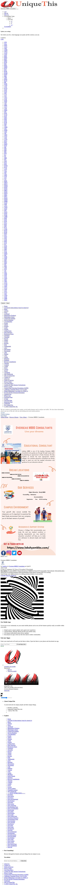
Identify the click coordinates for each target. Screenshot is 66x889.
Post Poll (10, 830)
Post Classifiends (12, 845)
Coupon (10, 770)
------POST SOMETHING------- (16, 793)
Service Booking (12, 733)
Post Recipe (11, 828)
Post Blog (10, 794)
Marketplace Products (13, 728)
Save (8, 303)
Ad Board (10, 726)
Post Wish (10, 825)
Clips (9, 771)
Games (9, 773)
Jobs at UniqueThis (9, 882)
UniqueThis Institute (13, 731)
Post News (10, 797)
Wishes (9, 753)
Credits (9, 784)
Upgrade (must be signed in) (8, 575)
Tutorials (10, 780)
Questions (10, 748)
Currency (3, 37)
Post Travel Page (12, 844)
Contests (10, 782)
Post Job (10, 847)
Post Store (10, 802)
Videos (9, 737)
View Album (23, 417)
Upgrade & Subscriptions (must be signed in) (20, 720)
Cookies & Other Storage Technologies (14, 871)
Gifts (9, 767)
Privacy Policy (8, 868)
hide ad (10, 669)
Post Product (11, 801)
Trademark (7, 881)
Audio (9, 740)
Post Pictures (11, 813)
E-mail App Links (21, 644)
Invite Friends (11, 776)
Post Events (11, 810)
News (9, 725)
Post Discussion (12, 835)
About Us (6, 864)
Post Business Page (13, 819)
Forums (10, 742)
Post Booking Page (13, 807)
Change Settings (5, 414)
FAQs (9, 785)
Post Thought (11, 822)
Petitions (10, 768)
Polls (9, 757)
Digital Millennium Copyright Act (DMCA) (16, 877)
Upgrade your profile (10, 666)
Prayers (10, 751)
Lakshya (4, 566)
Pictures (10, 739)
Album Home (4, 417)
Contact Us (7, 865)
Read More (4, 415)
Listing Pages (11, 743)
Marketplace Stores (13, 730)
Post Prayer (11, 824)
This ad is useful (12, 671)
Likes (9, 760)
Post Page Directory (13, 818)
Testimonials (11, 759)
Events (9, 736)
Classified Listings (13, 790)
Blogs (9, 722)
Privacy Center (8, 873)
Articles (10, 723)
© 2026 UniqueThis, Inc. (11, 884)
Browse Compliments (13, 779)
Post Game (10, 839)
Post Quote (11, 827)
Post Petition (11, 838)
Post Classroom (12, 805)
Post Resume (11, 833)
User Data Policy (8, 870)
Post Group (11, 842)
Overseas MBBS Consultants (17, 566)
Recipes (10, 756)
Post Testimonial (12, 831)
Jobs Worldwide (12, 791)
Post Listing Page (12, 816)
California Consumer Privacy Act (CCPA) (15, 876)
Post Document (12, 836)
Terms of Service (8, 867)
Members (10, 774)
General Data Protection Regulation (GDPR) (16, 874)
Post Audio (11, 814)
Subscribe (6, 690)
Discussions (11, 764)
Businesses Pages (12, 747)
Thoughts (10, 750)
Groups (10, 787)
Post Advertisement (13, 799)
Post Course (11, 804)
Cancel (3, 303)
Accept (3, 412)
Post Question (11, 821)
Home (9, 719)
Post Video (10, 811)
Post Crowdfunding (13, 808)
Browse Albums (14, 417)
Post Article (11, 796)
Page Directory (12, 745)
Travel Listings (12, 788)
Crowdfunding (12, 734)
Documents (11, 765)
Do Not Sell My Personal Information (14, 879)
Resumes (10, 762)
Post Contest (11, 841)
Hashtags (10, 777)
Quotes (9, 754)
